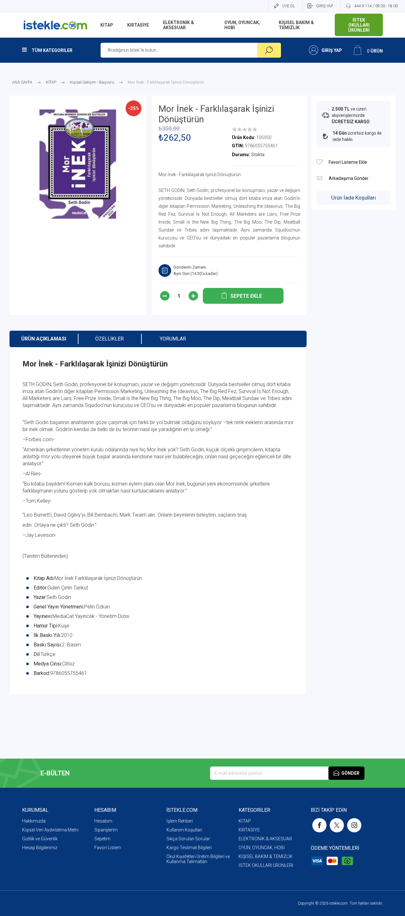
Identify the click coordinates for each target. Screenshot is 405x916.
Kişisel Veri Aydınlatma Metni (50, 829)
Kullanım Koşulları (184, 829)
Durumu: (241, 154)
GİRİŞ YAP (324, 6)
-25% (133, 108)
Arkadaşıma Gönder (319, 178)
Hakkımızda (34, 821)
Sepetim (102, 838)
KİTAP (245, 821)
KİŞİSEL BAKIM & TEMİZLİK (266, 856)
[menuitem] (58, 821)
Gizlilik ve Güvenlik (40, 838)
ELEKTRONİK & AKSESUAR (265, 838)
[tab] (43, 339)
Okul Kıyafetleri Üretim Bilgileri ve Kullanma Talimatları (198, 859)
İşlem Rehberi (179, 821)
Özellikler (109, 339)
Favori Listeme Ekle (319, 162)
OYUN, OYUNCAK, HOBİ (262, 847)
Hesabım (103, 821)
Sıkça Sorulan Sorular (188, 838)
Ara (269, 50)
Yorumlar (173, 339)
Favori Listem (107, 847)
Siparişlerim (106, 829)
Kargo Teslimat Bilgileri (189, 847)
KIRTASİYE (249, 829)
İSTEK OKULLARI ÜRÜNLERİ (266, 865)
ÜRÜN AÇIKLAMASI (43, 339)
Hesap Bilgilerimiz (39, 847)
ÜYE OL (288, 6)
